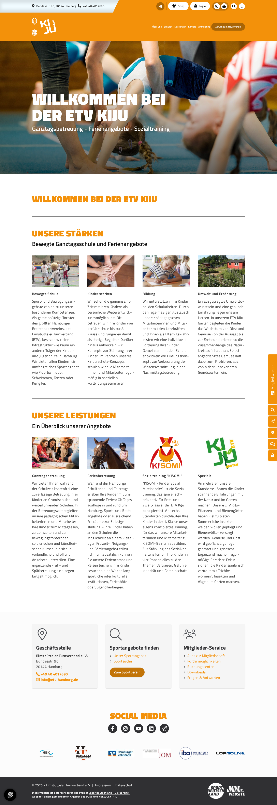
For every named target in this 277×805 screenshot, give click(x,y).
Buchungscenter (200, 666)
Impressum (103, 785)
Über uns (157, 27)
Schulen (168, 27)
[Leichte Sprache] (224, 6)
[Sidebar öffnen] (242, 6)
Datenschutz (124, 785)
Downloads (196, 672)
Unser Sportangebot (130, 655)
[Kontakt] (272, 433)
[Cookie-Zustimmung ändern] (10, 795)
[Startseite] (34, 21)
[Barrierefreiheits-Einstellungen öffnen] (217, 6)
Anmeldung (204, 27)
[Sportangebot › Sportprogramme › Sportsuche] (273, 410)
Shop (181, 6)
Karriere (192, 27)
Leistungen (180, 27)
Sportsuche (123, 661)
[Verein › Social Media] (272, 444)
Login (202, 6)
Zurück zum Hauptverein (228, 27)
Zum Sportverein (127, 672)
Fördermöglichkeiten (204, 661)
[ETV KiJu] (48, 27)
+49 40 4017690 (94, 6)
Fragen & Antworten (203, 677)
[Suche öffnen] (234, 6)
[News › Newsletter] (160, 6)
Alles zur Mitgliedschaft (206, 655)
